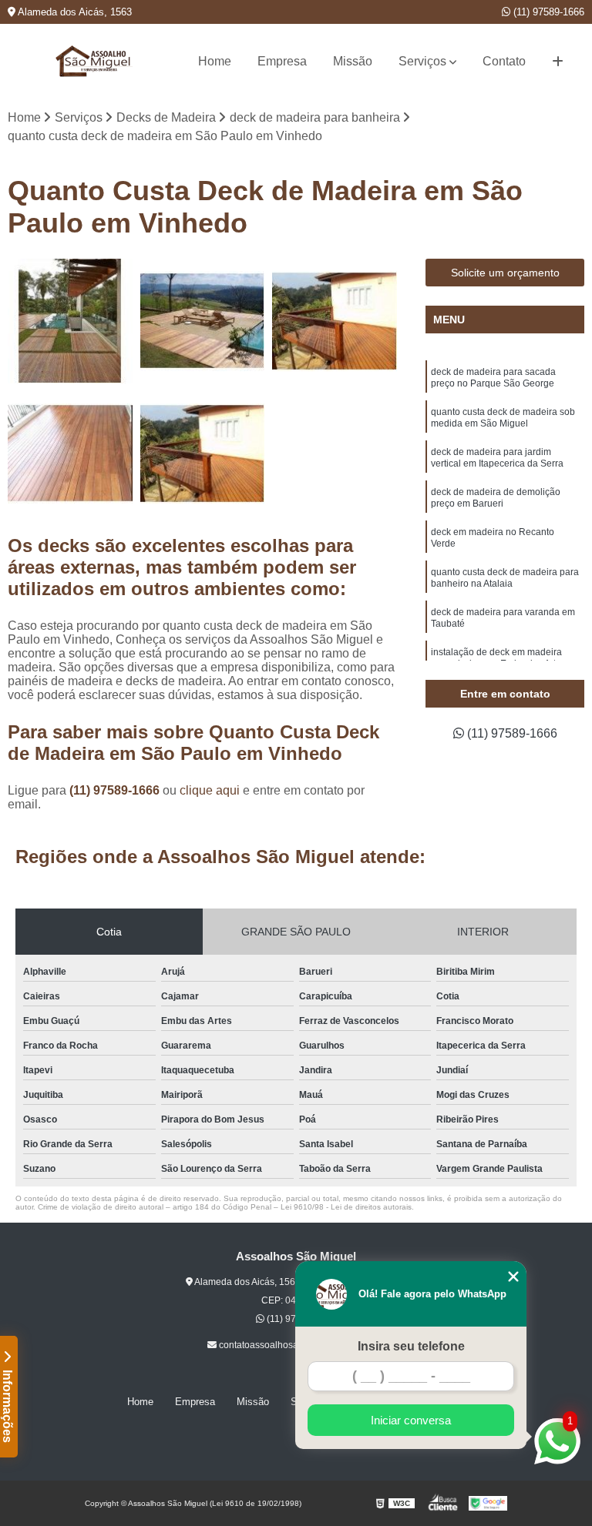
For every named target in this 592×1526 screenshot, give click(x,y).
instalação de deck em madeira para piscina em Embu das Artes (498, 658)
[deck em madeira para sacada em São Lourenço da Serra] (202, 321)
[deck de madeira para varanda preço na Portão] (334, 321)
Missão (352, 61)
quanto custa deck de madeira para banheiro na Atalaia (505, 578)
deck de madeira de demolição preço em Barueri (495, 498)
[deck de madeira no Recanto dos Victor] (70, 321)
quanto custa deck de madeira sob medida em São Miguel (503, 418)
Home (214, 61)
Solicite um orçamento (505, 272)
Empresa (282, 61)
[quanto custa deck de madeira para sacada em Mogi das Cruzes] (70, 453)
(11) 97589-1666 (547, 12)
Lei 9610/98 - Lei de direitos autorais (346, 1207)
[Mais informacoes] (557, 61)
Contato (504, 61)
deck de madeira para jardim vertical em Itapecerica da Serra (497, 458)
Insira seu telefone (411, 1346)
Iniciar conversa (411, 1420)
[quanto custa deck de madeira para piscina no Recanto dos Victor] (202, 453)
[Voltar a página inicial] (94, 61)
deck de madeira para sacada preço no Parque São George (493, 377)
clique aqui (210, 790)
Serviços (422, 61)
